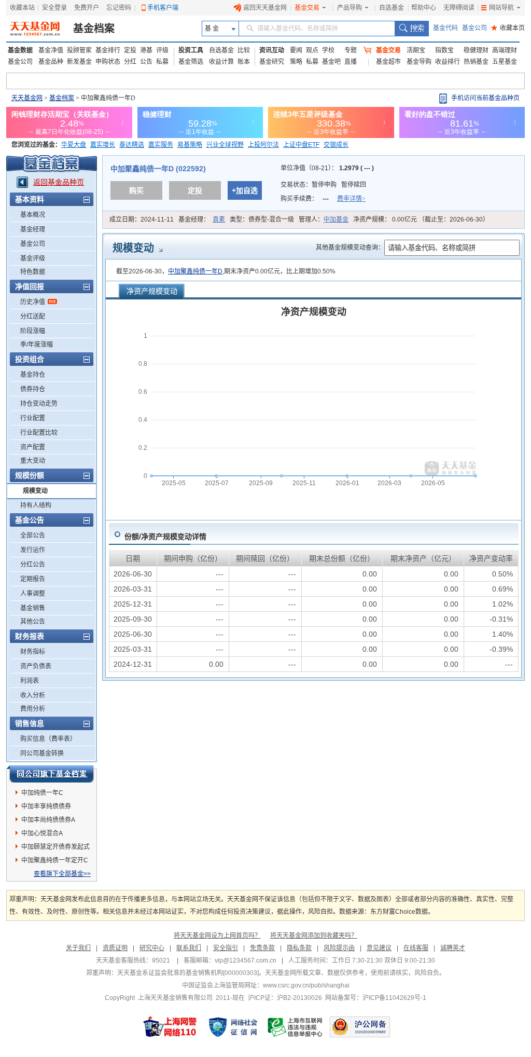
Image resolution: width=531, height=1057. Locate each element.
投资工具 (190, 50)
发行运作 (32, 550)
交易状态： (323, 184)
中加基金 (336, 219)
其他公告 (32, 621)
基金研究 (271, 61)
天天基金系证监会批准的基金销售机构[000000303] (188, 973)
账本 (243, 61)
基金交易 (307, 7)
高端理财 (504, 50)
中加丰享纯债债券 (46, 806)
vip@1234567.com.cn (245, 960)
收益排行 (447, 61)
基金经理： (201, 219)
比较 (243, 50)
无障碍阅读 (458, 7)
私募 (162, 61)
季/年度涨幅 (36, 344)
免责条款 (262, 948)
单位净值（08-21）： (327, 168)
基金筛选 (190, 61)
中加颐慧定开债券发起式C (55, 848)
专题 (350, 50)
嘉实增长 (102, 144)
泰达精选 (131, 144)
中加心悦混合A (42, 833)
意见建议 (379, 948)
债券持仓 (32, 389)
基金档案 (94, 28)
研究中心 (151, 948)
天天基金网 (27, 98)
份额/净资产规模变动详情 (165, 536)
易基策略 (189, 144)
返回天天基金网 (265, 7)
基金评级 (32, 258)
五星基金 (504, 61)
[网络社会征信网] (232, 1027)
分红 (130, 61)
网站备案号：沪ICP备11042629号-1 (375, 997)
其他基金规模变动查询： (350, 247)
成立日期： (141, 219)
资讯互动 (271, 50)
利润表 (29, 680)
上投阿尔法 (263, 144)
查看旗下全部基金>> (62, 873)
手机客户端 (162, 7)
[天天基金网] (36, 28)
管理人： (323, 219)
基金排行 (107, 50)
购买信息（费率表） (48, 739)
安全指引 (225, 948)
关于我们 (78, 948)
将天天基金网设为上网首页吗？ (217, 935)
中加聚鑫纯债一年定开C (54, 860)
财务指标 (32, 651)
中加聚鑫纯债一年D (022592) (158, 168)
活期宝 (416, 50)
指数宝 (444, 50)
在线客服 (415, 948)
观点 (312, 50)
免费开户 (86, 7)
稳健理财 (476, 50)
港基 (146, 50)
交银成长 (336, 144)
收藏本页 (508, 28)
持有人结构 (35, 505)
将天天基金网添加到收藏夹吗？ (313, 935)
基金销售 (32, 608)
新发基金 (79, 61)
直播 (350, 61)
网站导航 (501, 7)
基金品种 (50, 61)
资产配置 (32, 447)
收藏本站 (22, 7)
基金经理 (32, 229)
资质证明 (115, 948)
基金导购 (419, 61)
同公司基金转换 (42, 753)
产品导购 (349, 7)
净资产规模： (421, 219)
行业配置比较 (39, 432)
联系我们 (188, 948)
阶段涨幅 (32, 331)
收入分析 (32, 695)
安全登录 (54, 7)
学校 (328, 50)
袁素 (219, 219)
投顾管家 (79, 50)
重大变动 (32, 460)
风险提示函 (339, 948)
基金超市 (388, 61)
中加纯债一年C (42, 793)
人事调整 (32, 593)
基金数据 (20, 50)
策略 (296, 61)
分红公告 (32, 564)
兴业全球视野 (225, 144)
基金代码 (445, 28)
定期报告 (32, 579)
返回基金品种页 (58, 182)
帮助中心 (423, 7)
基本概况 (32, 214)
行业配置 (32, 418)
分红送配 (32, 316)
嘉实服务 (160, 144)
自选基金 (391, 7)
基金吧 (331, 61)
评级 (162, 50)
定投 (130, 50)
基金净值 (50, 50)
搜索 (411, 28)
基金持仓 (32, 374)
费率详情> (351, 198)
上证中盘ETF (301, 144)
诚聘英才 (452, 948)
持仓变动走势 (39, 403)
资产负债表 (35, 666)
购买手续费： (323, 198)
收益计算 (221, 61)
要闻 (296, 50)
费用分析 (32, 708)
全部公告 (32, 535)
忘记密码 (118, 7)
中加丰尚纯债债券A (48, 819)
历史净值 (32, 302)
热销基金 (476, 61)
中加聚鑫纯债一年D (195, 271)
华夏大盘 (73, 144)
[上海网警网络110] (170, 1027)
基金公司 (474, 28)
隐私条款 (299, 948)
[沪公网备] (360, 1027)
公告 (146, 61)
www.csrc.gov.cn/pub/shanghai (306, 985)
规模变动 (35, 491)
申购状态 (107, 61)
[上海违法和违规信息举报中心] (295, 1027)
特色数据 (32, 272)
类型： (262, 219)
